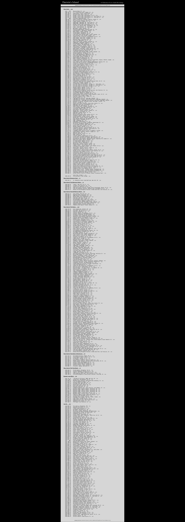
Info (84, 11)
